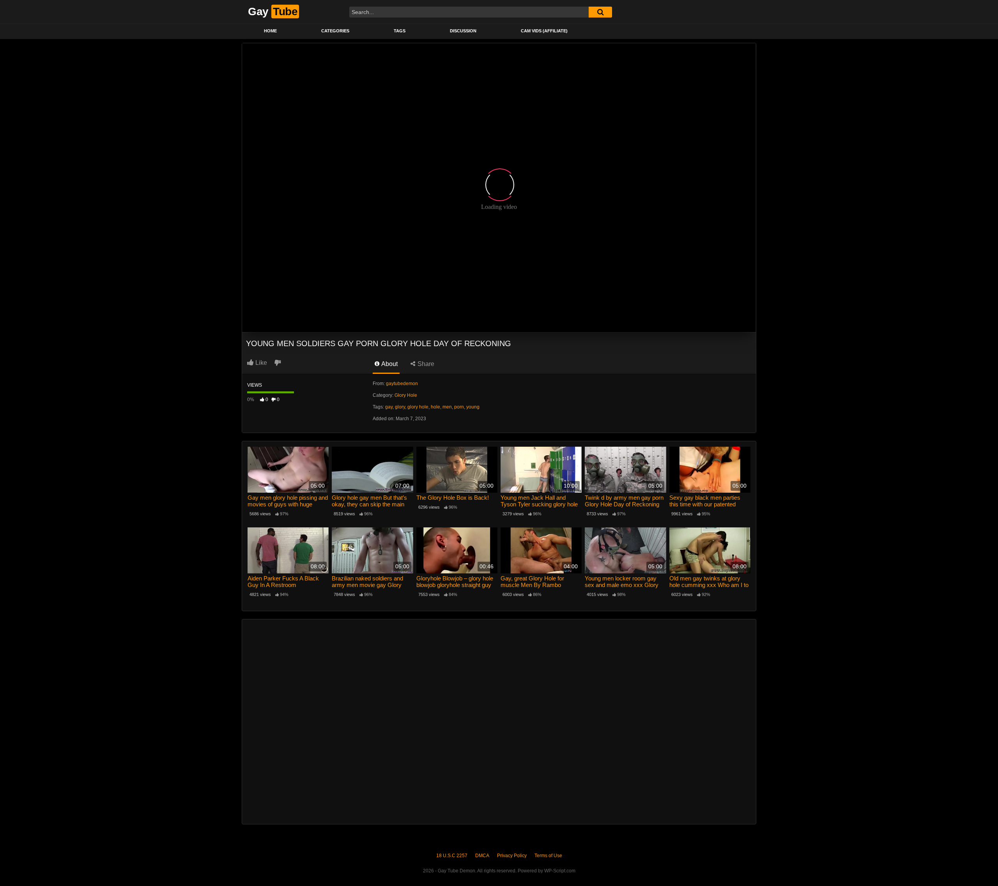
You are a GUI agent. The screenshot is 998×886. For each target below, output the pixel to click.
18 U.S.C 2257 (451, 855)
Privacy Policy (512, 855)
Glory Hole (406, 395)
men (447, 407)
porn (459, 407)
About (389, 364)
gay (389, 407)
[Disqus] (499, 720)
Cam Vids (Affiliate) (544, 30)
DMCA (482, 855)
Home (270, 30)
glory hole (417, 407)
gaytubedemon (402, 383)
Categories (335, 30)
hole (435, 407)
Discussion (463, 30)
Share (425, 364)
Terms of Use (548, 855)
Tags (399, 30)
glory (400, 407)
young (473, 407)
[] (600, 12)
